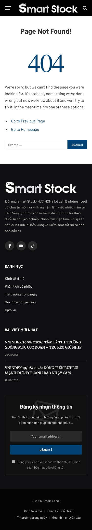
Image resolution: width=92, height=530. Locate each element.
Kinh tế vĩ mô (15, 278)
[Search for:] (36, 144)
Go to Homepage (25, 129)
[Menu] (8, 8)
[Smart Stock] (48, 8)
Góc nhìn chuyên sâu (20, 302)
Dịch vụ (10, 310)
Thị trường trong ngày (21, 294)
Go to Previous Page (28, 120)
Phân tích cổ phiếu (19, 286)
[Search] (84, 8)
